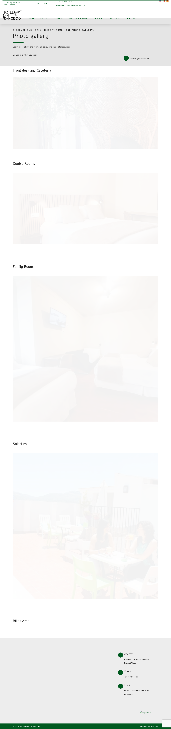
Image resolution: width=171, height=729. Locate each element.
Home (31, 18)
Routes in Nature (78, 18)
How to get (115, 18)
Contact (132, 18)
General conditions (149, 726)
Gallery (44, 18)
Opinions (98, 18)
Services (58, 18)
